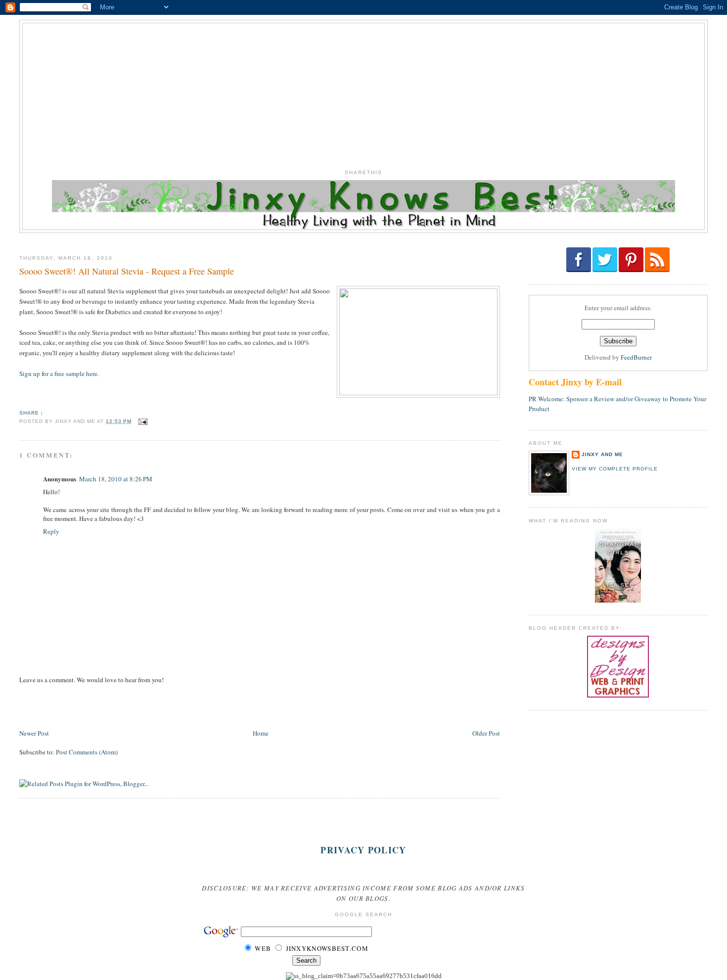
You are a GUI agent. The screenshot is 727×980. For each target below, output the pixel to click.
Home (261, 733)
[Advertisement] (363, 92)
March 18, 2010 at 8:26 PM (115, 478)
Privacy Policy (363, 849)
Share (29, 413)
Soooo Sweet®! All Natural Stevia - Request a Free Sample (126, 271)
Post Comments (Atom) (87, 751)
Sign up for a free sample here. (59, 373)
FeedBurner (636, 357)
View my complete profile (615, 468)
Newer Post (34, 733)
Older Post (486, 733)
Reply (51, 531)
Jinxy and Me (602, 454)
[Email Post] (141, 421)
